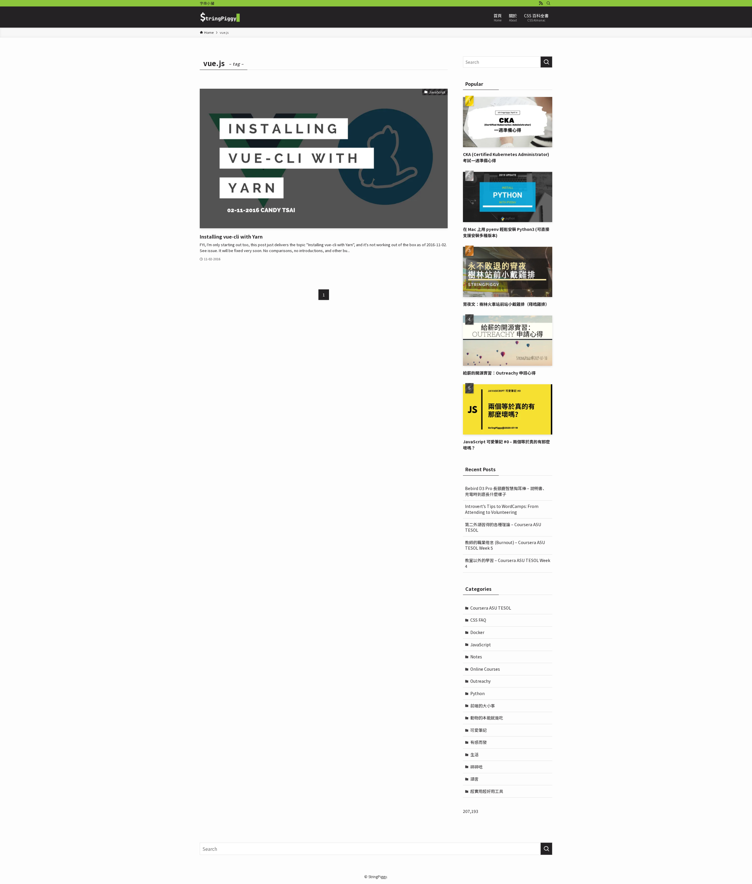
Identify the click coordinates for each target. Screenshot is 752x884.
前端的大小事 (482, 706)
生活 (474, 754)
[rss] (541, 3)
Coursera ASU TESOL (490, 608)
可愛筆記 (478, 730)
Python (477, 693)
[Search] (548, 3)
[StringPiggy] (220, 17)
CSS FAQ (478, 620)
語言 (474, 779)
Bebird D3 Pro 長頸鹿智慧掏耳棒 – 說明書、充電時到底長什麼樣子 (506, 491)
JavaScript (480, 645)
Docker (477, 632)
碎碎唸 (476, 767)
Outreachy (480, 681)
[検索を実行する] (546, 62)
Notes (476, 657)
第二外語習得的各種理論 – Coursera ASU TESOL (503, 527)
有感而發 (478, 742)
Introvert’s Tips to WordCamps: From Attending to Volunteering (501, 509)
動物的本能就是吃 (486, 718)
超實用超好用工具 (486, 791)
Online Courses (485, 669)
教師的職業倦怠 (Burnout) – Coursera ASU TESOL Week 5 (505, 545)
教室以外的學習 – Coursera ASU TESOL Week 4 (507, 563)
